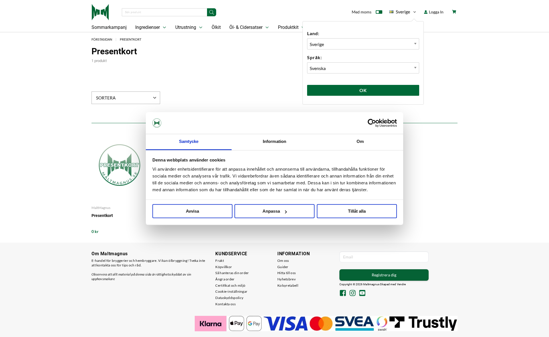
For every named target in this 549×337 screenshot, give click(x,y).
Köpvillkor (223, 267)
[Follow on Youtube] (362, 293)
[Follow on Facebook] (343, 293)
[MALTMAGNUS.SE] (100, 11)
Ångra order (224, 279)
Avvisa (192, 211)
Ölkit (216, 27)
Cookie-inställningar (231, 291)
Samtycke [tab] (189, 141)
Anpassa (271, 211)
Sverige (399, 13)
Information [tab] (274, 141)
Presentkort (130, 39)
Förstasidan (102, 39)
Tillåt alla (357, 211)
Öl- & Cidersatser (246, 27)
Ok (363, 90)
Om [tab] (360, 141)
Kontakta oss (225, 304)
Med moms (361, 11)
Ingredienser (148, 27)
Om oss (283, 260)
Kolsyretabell (287, 285)
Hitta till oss (286, 273)
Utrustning (186, 27)
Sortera (106, 97)
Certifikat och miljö (230, 285)
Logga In (435, 11)
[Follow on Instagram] (352, 293)
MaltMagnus (101, 208)
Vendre (401, 284)
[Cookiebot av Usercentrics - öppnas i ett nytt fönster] (372, 123)
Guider (283, 267)
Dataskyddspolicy (229, 298)
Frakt (219, 260)
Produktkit (289, 27)
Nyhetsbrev (286, 279)
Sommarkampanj (109, 27)
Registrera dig (384, 274)
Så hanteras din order (232, 273)
